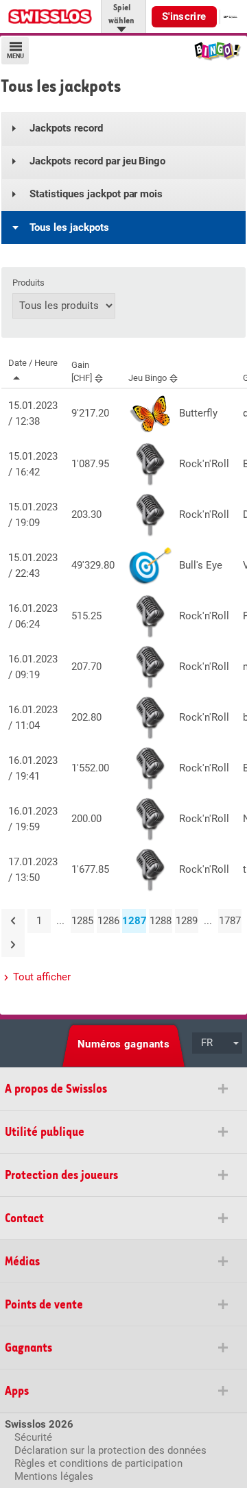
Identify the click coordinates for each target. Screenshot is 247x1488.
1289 (187, 921)
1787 (230, 921)
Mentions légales (53, 1476)
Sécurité (33, 1437)
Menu (15, 56)
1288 (161, 921)
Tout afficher (42, 977)
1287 (134, 921)
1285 (82, 921)
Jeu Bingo (147, 378)
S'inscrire (184, 16)
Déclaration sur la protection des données (110, 1450)
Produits (28, 283)
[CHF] (81, 371)
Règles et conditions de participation (98, 1463)
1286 (108, 921)
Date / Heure (33, 363)
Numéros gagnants (123, 1044)
